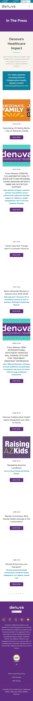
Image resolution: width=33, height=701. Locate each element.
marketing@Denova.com (16, 85)
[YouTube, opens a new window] (28, 619)
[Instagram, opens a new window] (4, 619)
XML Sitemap (16, 681)
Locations (16, 1)
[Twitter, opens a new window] (16, 619)
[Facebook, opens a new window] (10, 619)
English (25, 1)
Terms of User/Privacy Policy (16, 674)
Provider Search (5, 1)
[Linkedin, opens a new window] (22, 619)
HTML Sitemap (16, 677)
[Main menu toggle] (29, 6)
